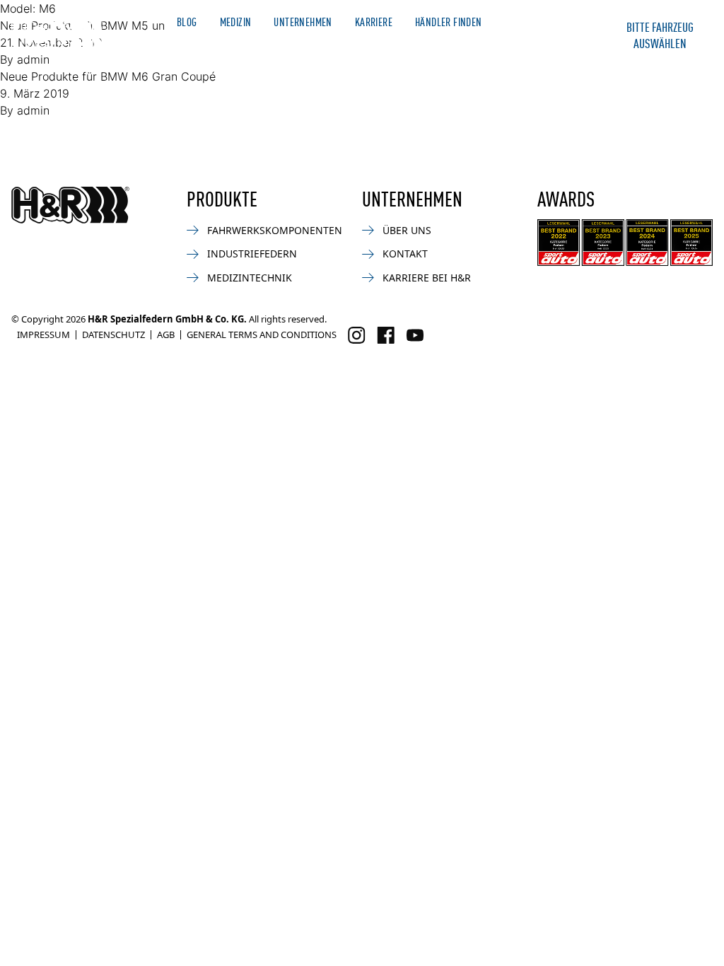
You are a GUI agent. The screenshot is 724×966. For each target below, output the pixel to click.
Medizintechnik (249, 277)
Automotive (197, 46)
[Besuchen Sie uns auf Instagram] (357, 335)
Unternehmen (303, 21)
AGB (166, 334)
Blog (187, 21)
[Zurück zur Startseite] (70, 205)
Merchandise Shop (544, 21)
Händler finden (448, 21)
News (257, 46)
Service (488, 46)
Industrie (427, 46)
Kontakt (545, 46)
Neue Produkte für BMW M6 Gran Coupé (108, 76)
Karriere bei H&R (427, 277)
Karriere (373, 21)
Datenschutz (113, 334)
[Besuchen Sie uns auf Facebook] (386, 335)
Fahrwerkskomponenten (274, 230)
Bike (377, 46)
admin (33, 110)
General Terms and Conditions (262, 334)
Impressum (43, 334)
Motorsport (319, 46)
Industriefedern (252, 253)
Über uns (407, 230)
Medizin (236, 21)
